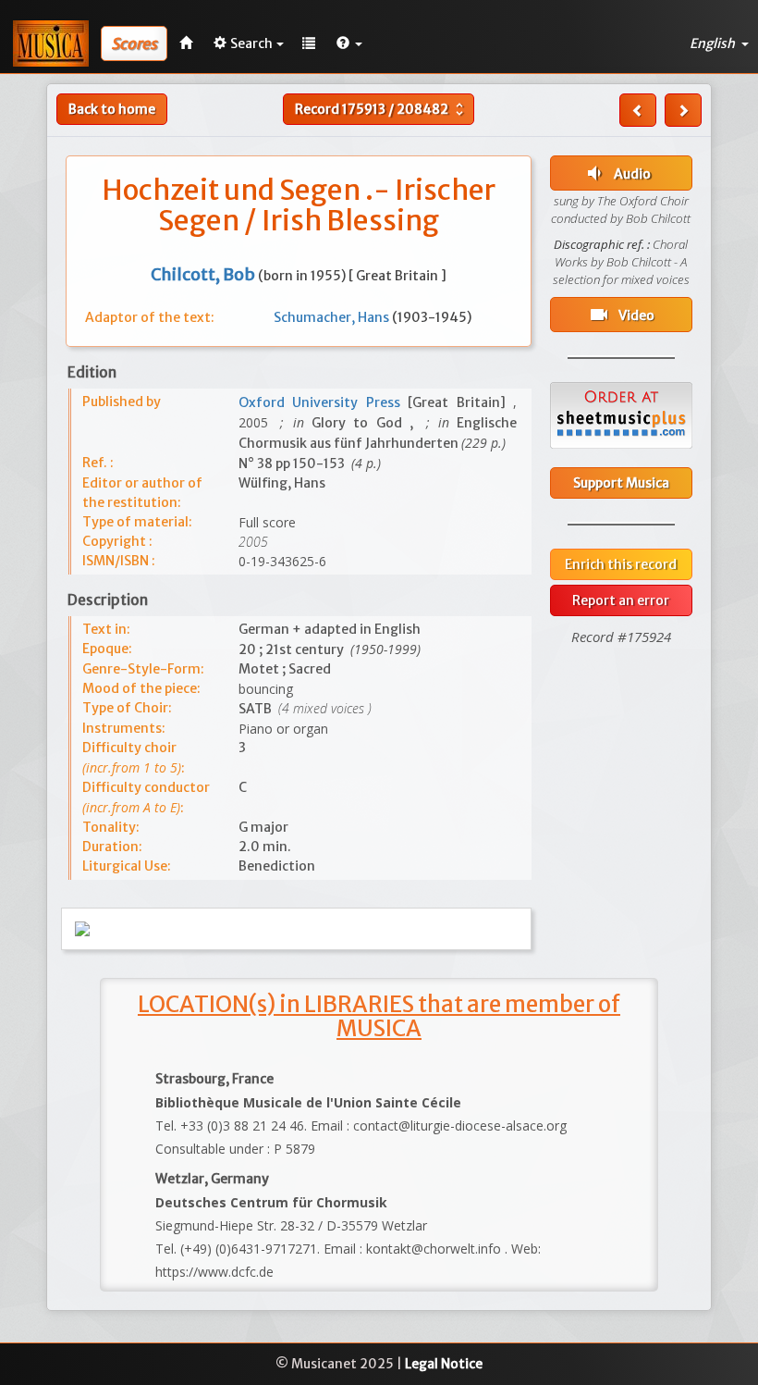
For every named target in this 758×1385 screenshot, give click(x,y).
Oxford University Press (323, 402)
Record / (381, 109)
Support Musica (621, 483)
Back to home (111, 109)
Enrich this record (621, 564)
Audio (617, 173)
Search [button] (251, 43)
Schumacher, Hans (333, 317)
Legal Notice (444, 1363)
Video (621, 314)
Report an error (620, 600)
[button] (349, 43)
